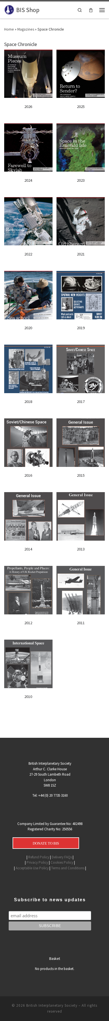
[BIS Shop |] (9, 9)
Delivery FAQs (62, 857)
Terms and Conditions (67, 868)
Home (9, 29)
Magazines (25, 29)
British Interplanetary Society (51, 1005)
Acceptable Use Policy (32, 868)
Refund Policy (38, 857)
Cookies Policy (62, 862)
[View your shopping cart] (90, 10)
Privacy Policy (37, 862)
